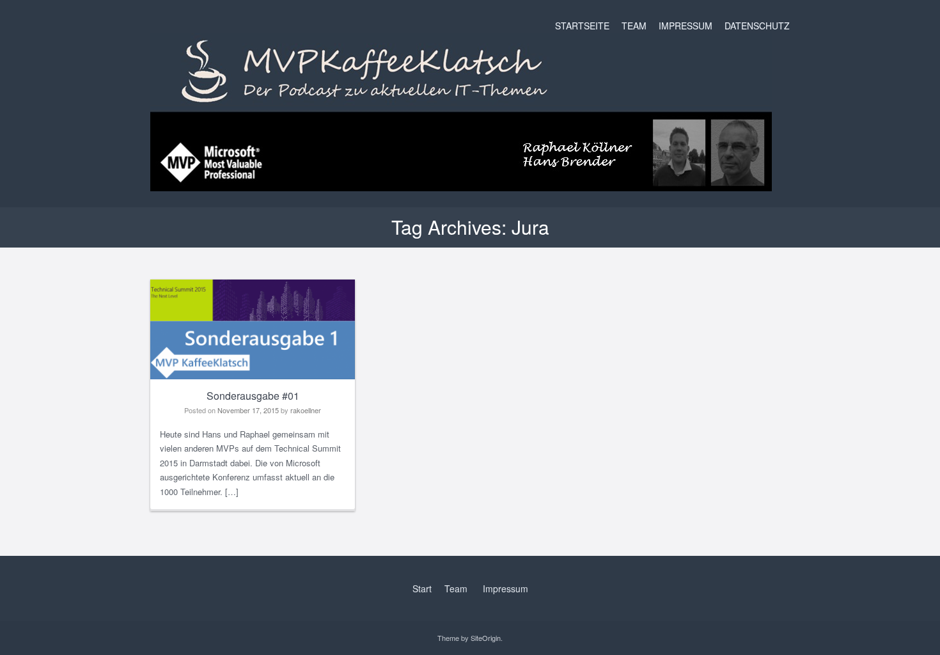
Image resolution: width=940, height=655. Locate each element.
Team (634, 25)
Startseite (582, 25)
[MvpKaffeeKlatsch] (461, 181)
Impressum (685, 25)
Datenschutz (757, 25)
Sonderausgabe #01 (253, 395)
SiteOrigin (486, 638)
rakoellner (305, 410)
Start (422, 588)
